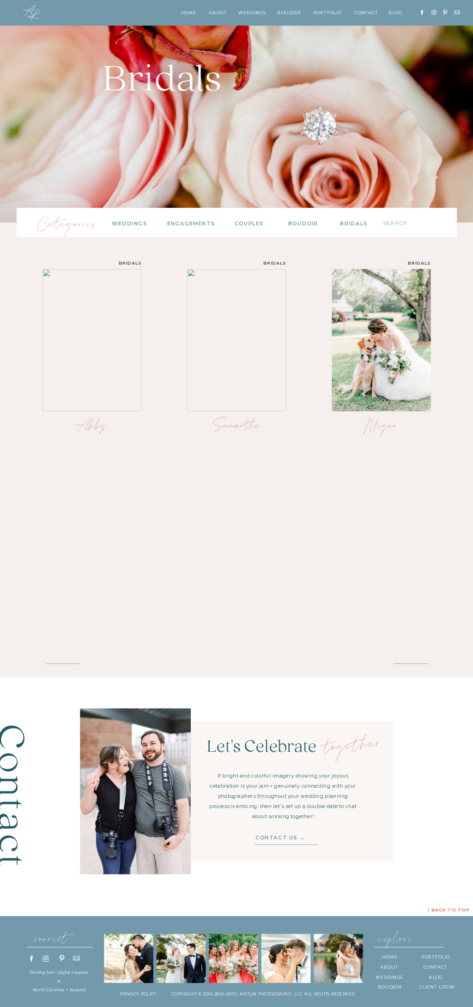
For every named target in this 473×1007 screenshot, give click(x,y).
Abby (92, 425)
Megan (381, 425)
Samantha (236, 425)
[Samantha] (236, 340)
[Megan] (381, 340)
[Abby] (91, 340)
